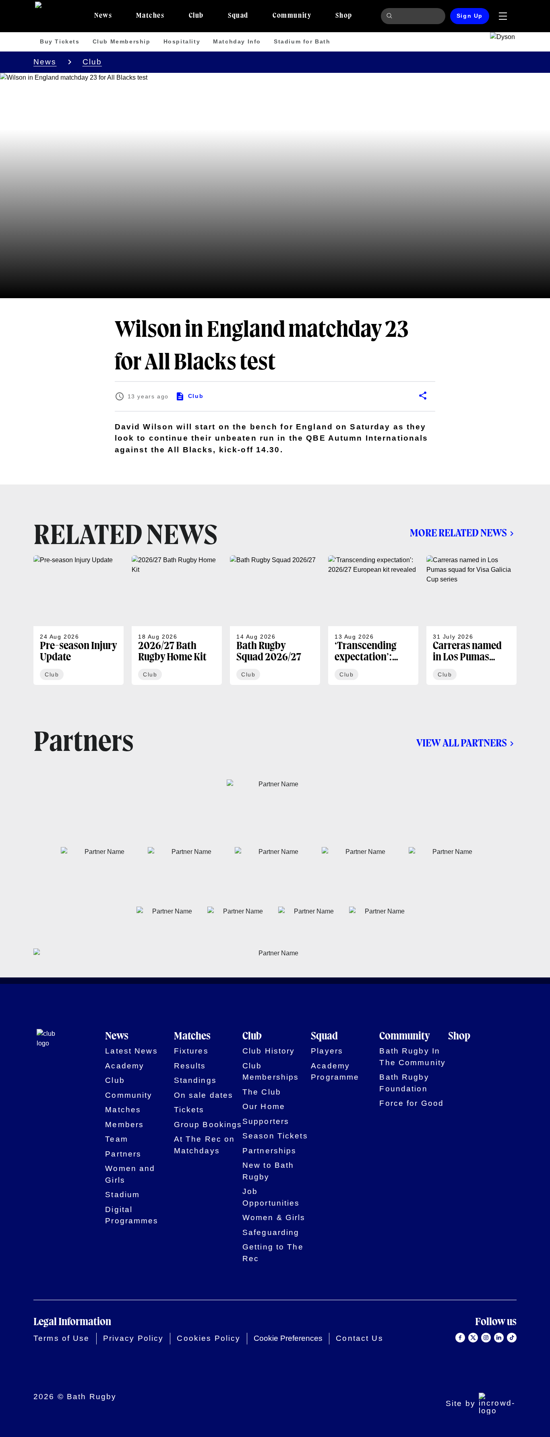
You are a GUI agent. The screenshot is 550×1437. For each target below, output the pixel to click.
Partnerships (269, 1150)
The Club (261, 1092)
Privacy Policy (133, 1338)
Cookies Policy (208, 1338)
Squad (324, 1036)
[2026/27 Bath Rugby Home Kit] (177, 620)
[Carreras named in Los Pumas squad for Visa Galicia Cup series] (471, 620)
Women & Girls (274, 1217)
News (45, 62)
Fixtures (191, 1051)
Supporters (265, 1121)
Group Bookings (208, 1124)
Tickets (189, 1109)
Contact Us (359, 1338)
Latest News (131, 1051)
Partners (123, 1154)
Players (327, 1051)
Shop (459, 1036)
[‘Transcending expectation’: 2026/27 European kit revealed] (373, 620)
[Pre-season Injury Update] (78, 620)
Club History (268, 1051)
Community (128, 1095)
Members (124, 1124)
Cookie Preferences (288, 1338)
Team (116, 1139)
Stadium (122, 1194)
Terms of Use (61, 1338)
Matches (123, 1109)
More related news (458, 533)
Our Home (263, 1106)
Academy (124, 1066)
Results (190, 1066)
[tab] (103, 16)
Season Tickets (275, 1136)
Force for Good (411, 1103)
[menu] (503, 16)
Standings (195, 1080)
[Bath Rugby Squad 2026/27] (275, 620)
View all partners (461, 743)
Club (92, 62)
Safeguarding (271, 1232)
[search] (390, 16)
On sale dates (204, 1095)
